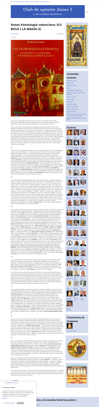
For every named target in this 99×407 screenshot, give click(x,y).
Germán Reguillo (82, 178)
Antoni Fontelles (82, 137)
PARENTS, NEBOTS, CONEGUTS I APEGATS (76, 93)
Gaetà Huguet (75, 178)
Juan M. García (82, 218)
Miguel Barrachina (83, 268)
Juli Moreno (70, 238)
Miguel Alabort (75, 268)
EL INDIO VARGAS (72, 104)
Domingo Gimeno (76, 168)
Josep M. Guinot (75, 218)
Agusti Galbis (14, 34)
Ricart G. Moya (82, 289)
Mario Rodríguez (83, 258)
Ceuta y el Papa (71, 111)
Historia (27, 1)
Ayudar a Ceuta (71, 97)
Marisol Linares (69, 268)
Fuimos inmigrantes (72, 107)
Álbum (37, 1)
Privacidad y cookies (12, 382)
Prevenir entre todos (72, 109)
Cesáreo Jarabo (69, 168)
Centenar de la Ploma (83, 158)
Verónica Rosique (69, 299)
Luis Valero (83, 238)
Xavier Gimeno (69, 309)
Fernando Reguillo (69, 178)
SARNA (69, 88)
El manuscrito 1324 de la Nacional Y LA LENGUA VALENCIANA (76, 114)
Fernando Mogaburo (83, 168)
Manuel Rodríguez (83, 248)
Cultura (32, 1)
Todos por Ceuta (71, 80)
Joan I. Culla (76, 197)
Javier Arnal (83, 187)
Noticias (17, 1)
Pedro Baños (75, 279)
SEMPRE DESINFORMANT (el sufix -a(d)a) (77, 118)
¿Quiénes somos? (45, 1)
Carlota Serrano (69, 158)
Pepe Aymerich (69, 289)
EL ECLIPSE (70, 102)
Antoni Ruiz (70, 147)
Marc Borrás (75, 258)
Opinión (22, 1)
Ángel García (75, 137)
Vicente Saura (75, 299)
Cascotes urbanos (72, 85)
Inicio (12, 1)
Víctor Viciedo (82, 299)
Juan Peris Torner (69, 228)
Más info (4, 398)
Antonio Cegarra (75, 148)
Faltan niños (70, 83)
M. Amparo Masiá (70, 248)
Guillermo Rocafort (69, 188)
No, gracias (20, 403)
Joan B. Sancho (69, 198)
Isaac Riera (76, 187)
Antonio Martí (82, 148)
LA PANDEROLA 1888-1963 (74, 90)
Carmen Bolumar (75, 158)
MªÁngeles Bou (70, 279)
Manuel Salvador (69, 258)
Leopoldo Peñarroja (76, 238)
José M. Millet (82, 208)
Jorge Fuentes (75, 208)
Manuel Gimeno (75, 248)
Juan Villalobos (83, 228)
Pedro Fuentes (82, 279)
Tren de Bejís (70, 99)
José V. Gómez (69, 218)
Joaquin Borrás (82, 198)
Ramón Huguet (75, 289)
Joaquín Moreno (69, 208)
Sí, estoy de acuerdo (9, 403)
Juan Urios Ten (76, 228)
